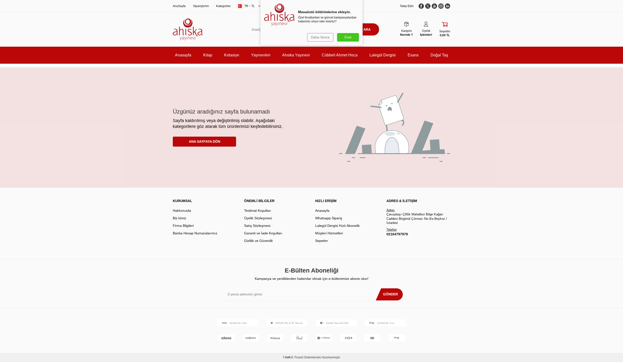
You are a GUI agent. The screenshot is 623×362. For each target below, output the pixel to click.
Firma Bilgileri (183, 226)
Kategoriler (223, 6)
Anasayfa (183, 55)
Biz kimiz (179, 218)
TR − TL (249, 6)
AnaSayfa (179, 6)
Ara (367, 29)
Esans (413, 55)
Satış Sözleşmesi (257, 226)
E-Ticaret (297, 357)
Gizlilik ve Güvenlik (258, 241)
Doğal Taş (439, 55)
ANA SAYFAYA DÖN (204, 141)
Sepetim (321, 241)
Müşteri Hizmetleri (329, 233)
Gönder (390, 294)
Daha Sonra (320, 37)
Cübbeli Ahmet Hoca (339, 55)
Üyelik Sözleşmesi (258, 218)
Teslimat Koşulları (257, 210)
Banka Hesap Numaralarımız (195, 233)
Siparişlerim (201, 6)
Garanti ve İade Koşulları (263, 233)
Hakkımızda (182, 210)
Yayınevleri (260, 55)
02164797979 (397, 234)
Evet (348, 37)
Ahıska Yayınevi (296, 55)
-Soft (287, 357)
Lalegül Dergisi (382, 55)
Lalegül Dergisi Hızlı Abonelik (337, 226)
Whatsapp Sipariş (328, 218)
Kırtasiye (231, 55)
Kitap (207, 55)
